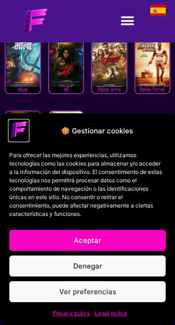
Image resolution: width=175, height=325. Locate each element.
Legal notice (111, 313)
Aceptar (87, 240)
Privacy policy (71, 313)
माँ (66, 90)
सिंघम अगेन (109, 90)
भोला (23, 90)
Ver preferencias (87, 291)
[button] (127, 21)
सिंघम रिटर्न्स (152, 90)
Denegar (87, 266)
